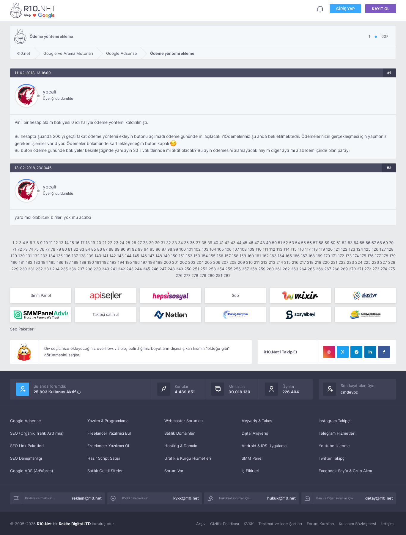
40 (215, 242)
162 (265, 255)
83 (81, 249)
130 (21, 255)
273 (375, 268)
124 (359, 249)
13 (61, 242)
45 (245, 242)
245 (146, 268)
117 (308, 249)
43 (233, 242)
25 (127, 242)
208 (233, 262)
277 (187, 275)
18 (88, 242)
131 (29, 255)
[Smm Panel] (105, 295)
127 (383, 249)
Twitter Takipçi (332, 458)
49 (268, 242)
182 (29, 262)
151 (182, 255)
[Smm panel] (40, 314)
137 (75, 255)
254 (220, 268)
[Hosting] (365, 295)
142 (112, 255)
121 (337, 249)
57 (315, 242)
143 (120, 255)
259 (261, 268)
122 (344, 249)
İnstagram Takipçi (334, 420)
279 (202, 275)
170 (327, 255)
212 (264, 262)
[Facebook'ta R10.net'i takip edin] (384, 352)
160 (250, 255)
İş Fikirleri (250, 470)
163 (273, 255)
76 (42, 249)
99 (175, 249)
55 (303, 242)
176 (370, 255)
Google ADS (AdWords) (31, 470)
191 (98, 262)
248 (171, 268)
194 (121, 262)
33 (174, 242)
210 (249, 262)
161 (258, 255)
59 (327, 242)
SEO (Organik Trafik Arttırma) (37, 433)
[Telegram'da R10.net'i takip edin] (356, 352)
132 (36, 255)
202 (183, 262)
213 (272, 262)
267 (327, 268)
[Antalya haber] (365, 314)
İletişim (387, 523)
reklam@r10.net (87, 498)
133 (44, 255)
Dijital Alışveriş (255, 433)
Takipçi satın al (105, 314)
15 (72, 242)
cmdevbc (349, 392)
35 (186, 242)
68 (379, 242)
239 (97, 268)
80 (64, 249)
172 (341, 255)
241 (113, 268)
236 (72, 268)
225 (367, 262)
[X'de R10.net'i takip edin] (343, 352)
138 (82, 255)
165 (288, 255)
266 (319, 268)
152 (189, 255)
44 (239, 242)
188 (75, 262)
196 (136, 262)
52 (285, 242)
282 (227, 275)
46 (250, 242)
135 (59, 255)
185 (52, 262)
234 (55, 268)
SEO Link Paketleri (27, 445)
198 (151, 262)
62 (344, 242)
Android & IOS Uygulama (264, 445)
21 (104, 242)
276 (179, 275)
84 (87, 249)
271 (360, 268)
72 (20, 249)
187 (67, 262)
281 (219, 275)
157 (227, 255)
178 (385, 255)
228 (391, 262)
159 (243, 255)
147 (151, 255)
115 (294, 249)
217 (303, 262)
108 (243, 249)
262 (286, 268)
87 (105, 249)
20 (98, 242)
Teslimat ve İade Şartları (280, 523)
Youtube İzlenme (334, 445)
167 (304, 255)
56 (309, 242)
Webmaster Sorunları (183, 420)
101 (190, 249)
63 (350, 242)
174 (356, 255)
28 (145, 242)
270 (352, 268)
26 (133, 242)
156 (220, 255)
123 (352, 249)
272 (367, 268)
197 (144, 262)
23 (116, 242)
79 (58, 249)
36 (192, 242)
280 (211, 275)
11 (51, 242)
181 (22, 262)
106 (228, 249)
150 (174, 255)
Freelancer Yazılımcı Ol (108, 445)
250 (187, 268)
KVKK (249, 523)
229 (14, 268)
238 (88, 268)
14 (66, 242)
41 (221, 242)
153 (196, 255)
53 (291, 242)
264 (302, 268)
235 (64, 268)
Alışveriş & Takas (257, 420)
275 (391, 268)
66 (368, 242)
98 (169, 249)
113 (279, 249)
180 (14, 262)
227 (383, 262)
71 (14, 249)
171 (334, 255)
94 (146, 249)
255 (228, 268)
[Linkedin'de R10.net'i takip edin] (370, 352)
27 (139, 242)
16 (77, 242)
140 (98, 255)
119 (322, 249)
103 (205, 249)
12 (56, 242)
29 (151, 242)
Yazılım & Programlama (107, 420)
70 (391, 242)
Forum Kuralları (320, 523)
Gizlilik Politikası (224, 523)
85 (93, 249)
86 (99, 249)
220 (326, 262)
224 (358, 262)
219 (318, 262)
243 (129, 268)
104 (213, 249)
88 (111, 249)
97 (164, 249)
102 (197, 249)
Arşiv (200, 523)
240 (105, 268)
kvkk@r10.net (186, 498)
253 (212, 268)
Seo (235, 295)
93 (140, 249)
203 (191, 262)
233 (47, 268)
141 (105, 255)
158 (235, 255)
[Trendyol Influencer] (300, 295)
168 (311, 255)
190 (90, 262)
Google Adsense (25, 420)
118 (315, 249)
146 (143, 255)
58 (321, 242)
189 (83, 262)
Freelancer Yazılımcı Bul (109, 433)
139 (90, 255)
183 (37, 262)
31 (163, 242)
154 (204, 255)
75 (36, 249)
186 (60, 262)
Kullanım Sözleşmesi (357, 523)
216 (295, 262)
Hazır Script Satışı (103, 458)
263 (294, 268)
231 (31, 268)
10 (46, 242)
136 (67, 255)
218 (310, 262)
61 (338, 242)
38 (204, 242)
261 (278, 268)
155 (212, 255)
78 (53, 249)
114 (286, 249)
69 (385, 242)
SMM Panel (252, 458)
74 (31, 249)
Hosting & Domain (180, 445)
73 (25, 249)
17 (82, 242)
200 (167, 262)
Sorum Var (173, 470)
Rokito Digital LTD (75, 523)
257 (245, 268)
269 (344, 268)
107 (236, 249)
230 (23, 268)
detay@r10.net (379, 498)
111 (265, 249)
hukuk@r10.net (281, 498)
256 (237, 268)
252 (203, 268)
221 (334, 262)
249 (179, 268)
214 (279, 262)
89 (117, 249)
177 (378, 255)
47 (256, 242)
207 (224, 262)
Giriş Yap (345, 8)
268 (335, 268)
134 (51, 255)
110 (259, 249)
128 (390, 249)
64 (356, 242)
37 (198, 242)
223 (350, 262)
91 (129, 249)
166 (296, 255)
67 (374, 242)
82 (75, 249)
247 (163, 268)
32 (168, 242)
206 (216, 262)
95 (152, 249)
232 (39, 268)
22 (110, 242)
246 (154, 268)
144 (128, 255)
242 (121, 268)
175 (363, 255)
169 (319, 255)
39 (209, 242)
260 (270, 268)
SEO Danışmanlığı (26, 458)
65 (362, 242)
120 (329, 249)
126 (375, 249)
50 (274, 242)
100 (182, 249)
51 (280, 242)
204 (200, 262)
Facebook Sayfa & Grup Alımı (345, 470)
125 (367, 249)
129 (13, 255)
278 (194, 275)
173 (348, 255)
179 (392, 255)
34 (180, 242)
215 (287, 262)
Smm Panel (41, 295)
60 (333, 242)
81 (70, 249)
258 (253, 268)
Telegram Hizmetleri (337, 433)
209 (241, 262)
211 (257, 262)
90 (123, 249)
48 (262, 242)
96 (158, 249)
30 (157, 242)
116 (301, 249)
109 (251, 249)
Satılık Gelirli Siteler (105, 470)
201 (175, 262)
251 (196, 268)
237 (80, 268)
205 (208, 262)
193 (113, 262)
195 (128, 262)
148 (158, 255)
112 (272, 249)
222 (342, 262)
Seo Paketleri (22, 329)
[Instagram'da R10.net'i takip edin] (329, 352)
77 (47, 249)
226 (375, 262)
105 (220, 249)
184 (44, 262)
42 (227, 242)
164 (281, 255)
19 (93, 242)
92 (134, 249)
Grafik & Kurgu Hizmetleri (187, 458)
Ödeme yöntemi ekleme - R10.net (34, 10)
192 (105, 262)
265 (311, 268)
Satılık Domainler (179, 433)
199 (159, 262)
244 (138, 268)
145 (136, 255)
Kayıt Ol (380, 8)
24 (121, 242)
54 (297, 242)
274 (383, 268)
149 (166, 255)
